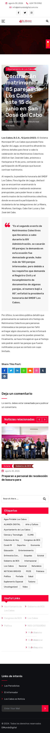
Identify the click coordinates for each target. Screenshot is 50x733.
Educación (8, 550)
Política (7, 576)
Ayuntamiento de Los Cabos (17, 530)
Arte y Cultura (31, 524)
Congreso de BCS (32, 540)
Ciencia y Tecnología (13, 535)
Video (25, 587)
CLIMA (31, 535)
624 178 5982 (35, 3)
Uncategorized (10, 587)
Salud (30, 576)
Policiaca (40, 571)
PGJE (28, 571)
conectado (29, 403)
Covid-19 (8, 545)
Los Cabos (9, 566)
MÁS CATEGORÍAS (37, 625)
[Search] (47, 21)
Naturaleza (36, 566)
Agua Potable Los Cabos (15, 519)
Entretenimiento (26, 550)
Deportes (21, 545)
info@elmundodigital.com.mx (25, 7)
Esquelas (28, 555)
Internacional (30, 561)
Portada (19, 576)
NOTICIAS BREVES (12, 571)
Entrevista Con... (11, 555)
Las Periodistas (11, 686)
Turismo (31, 582)
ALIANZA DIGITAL (12, 524)
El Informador (11, 692)
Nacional (23, 566)
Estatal (40, 555)
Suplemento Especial (13, 582)
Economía (35, 545)
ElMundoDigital (9, 727)
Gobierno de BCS (11, 561)
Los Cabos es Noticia (14, 699)
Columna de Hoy (11, 540)
